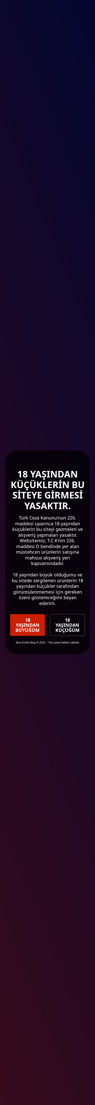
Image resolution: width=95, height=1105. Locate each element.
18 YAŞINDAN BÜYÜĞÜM (27, 625)
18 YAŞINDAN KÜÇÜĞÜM (67, 625)
